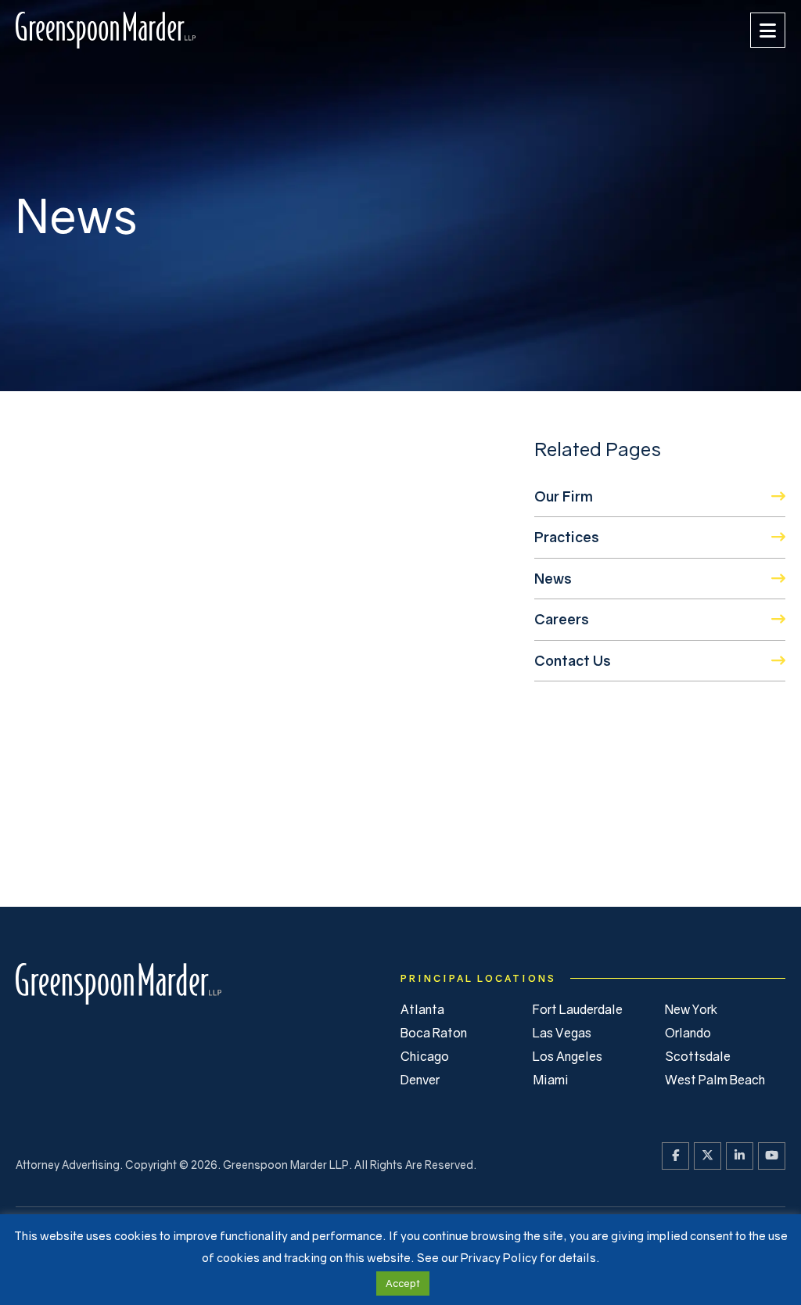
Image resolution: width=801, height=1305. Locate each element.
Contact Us (572, 660)
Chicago (424, 1056)
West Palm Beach (715, 1080)
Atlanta (422, 1009)
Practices (566, 536)
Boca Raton (433, 1033)
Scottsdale (698, 1056)
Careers (561, 618)
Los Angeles (567, 1056)
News (553, 578)
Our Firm (563, 496)
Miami (551, 1080)
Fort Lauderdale (578, 1009)
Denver (420, 1080)
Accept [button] (403, 1283)
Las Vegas (562, 1033)
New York (691, 1009)
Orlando (688, 1033)
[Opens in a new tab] (675, 1156)
